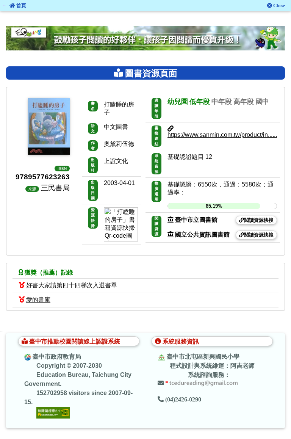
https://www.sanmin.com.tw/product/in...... (222, 135)
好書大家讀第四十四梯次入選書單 (71, 285)
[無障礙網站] (53, 412)
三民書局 (55, 187)
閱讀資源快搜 (259, 220)
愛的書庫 (38, 299)
